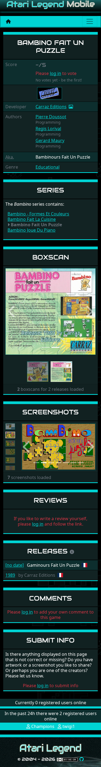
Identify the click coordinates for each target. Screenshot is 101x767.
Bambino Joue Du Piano (31, 230)
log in (55, 73)
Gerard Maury (50, 140)
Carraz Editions (51, 107)
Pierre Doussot (51, 117)
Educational (48, 167)
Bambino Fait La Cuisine (32, 219)
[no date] (14, 565)
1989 (10, 575)
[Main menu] (89, 21)
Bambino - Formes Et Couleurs (38, 214)
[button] (12, 311)
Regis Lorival (48, 129)
